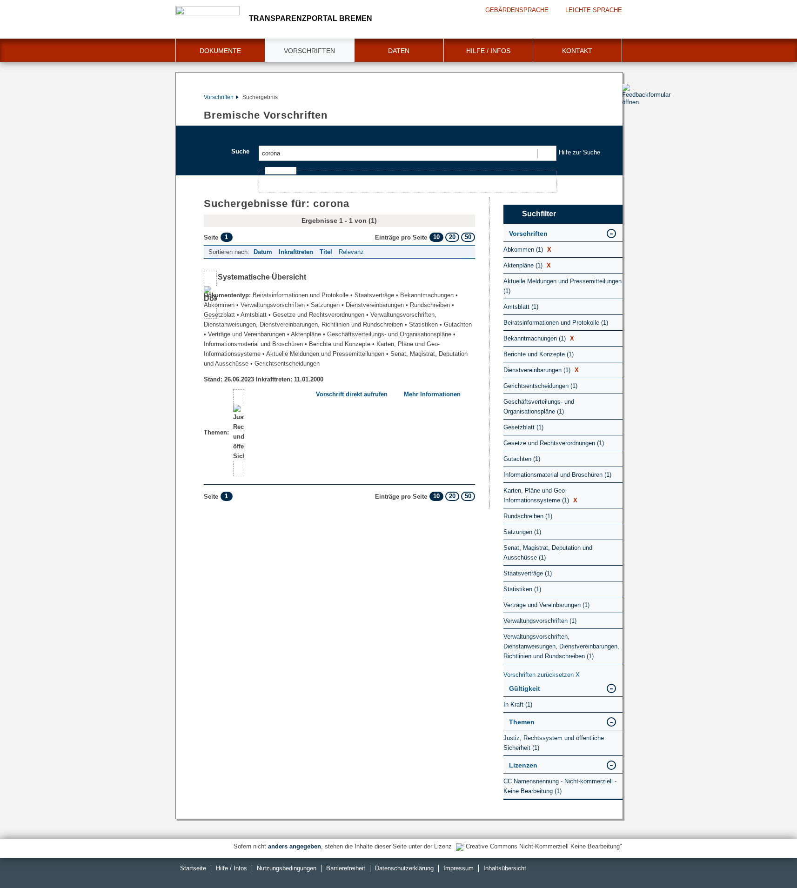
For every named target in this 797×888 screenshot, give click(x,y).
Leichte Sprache (593, 10)
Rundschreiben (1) (527, 516)
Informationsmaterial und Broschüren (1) (557, 474)
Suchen (546, 153)
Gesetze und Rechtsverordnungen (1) (553, 443)
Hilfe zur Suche (579, 152)
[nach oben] (768, 859)
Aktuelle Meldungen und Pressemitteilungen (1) (562, 286)
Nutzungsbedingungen (286, 868)
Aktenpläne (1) (527, 265)
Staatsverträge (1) (527, 573)
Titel (326, 251)
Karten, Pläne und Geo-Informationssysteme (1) (540, 495)
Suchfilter (539, 214)
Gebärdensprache (517, 10)
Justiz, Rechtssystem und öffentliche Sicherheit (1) (553, 742)
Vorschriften (309, 50)
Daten (398, 50)
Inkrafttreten (296, 251)
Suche (240, 151)
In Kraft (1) (517, 704)
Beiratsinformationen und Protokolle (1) (555, 322)
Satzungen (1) (522, 531)
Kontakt (577, 50)
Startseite (193, 868)
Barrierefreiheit (345, 868)
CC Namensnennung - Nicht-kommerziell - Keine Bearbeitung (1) (559, 786)
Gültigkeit (524, 688)
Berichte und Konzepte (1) (538, 354)
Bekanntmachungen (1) (538, 338)
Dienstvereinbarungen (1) (541, 370)
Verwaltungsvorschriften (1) (539, 620)
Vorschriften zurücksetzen (541, 674)
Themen (522, 722)
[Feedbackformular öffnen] (632, 121)
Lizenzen (523, 765)
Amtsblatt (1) (520, 306)
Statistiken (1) (522, 589)
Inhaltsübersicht (504, 868)
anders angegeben (294, 846)
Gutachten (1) (521, 458)
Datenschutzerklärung (404, 868)
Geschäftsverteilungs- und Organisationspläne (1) (538, 406)
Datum (263, 251)
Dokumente (220, 50)
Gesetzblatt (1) (523, 427)
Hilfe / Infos (488, 50)
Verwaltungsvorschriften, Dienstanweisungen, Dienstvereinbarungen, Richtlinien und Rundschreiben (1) (561, 646)
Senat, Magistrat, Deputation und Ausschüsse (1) (547, 552)
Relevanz (351, 251)
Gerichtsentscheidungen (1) (540, 385)
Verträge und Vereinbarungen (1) (546, 604)
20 (452, 237)
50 (468, 237)
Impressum (458, 868)
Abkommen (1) (527, 249)
